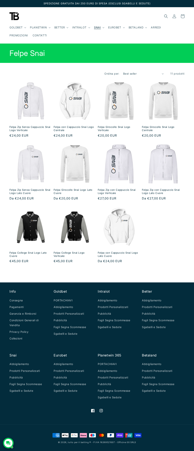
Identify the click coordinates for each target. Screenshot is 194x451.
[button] (17, 27)
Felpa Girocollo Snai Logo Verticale (114, 128)
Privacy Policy (18, 331)
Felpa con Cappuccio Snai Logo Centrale (74, 128)
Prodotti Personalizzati (69, 313)
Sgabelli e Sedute (65, 333)
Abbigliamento (63, 307)
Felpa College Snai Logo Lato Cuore (28, 254)
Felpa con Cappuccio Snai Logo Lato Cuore (118, 254)
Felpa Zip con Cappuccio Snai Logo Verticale (117, 191)
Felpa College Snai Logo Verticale (69, 254)
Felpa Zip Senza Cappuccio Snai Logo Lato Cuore (29, 191)
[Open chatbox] (8, 443)
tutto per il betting (78, 442)
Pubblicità (60, 320)
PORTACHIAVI (63, 300)
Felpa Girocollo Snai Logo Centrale (158, 128)
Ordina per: (111, 73)
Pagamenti (16, 307)
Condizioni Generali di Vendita (24, 323)
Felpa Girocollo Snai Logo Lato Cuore (73, 191)
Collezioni (15, 338)
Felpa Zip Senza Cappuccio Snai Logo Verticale (29, 128)
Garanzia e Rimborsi (22, 313)
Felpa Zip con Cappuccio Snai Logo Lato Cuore (161, 191)
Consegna (16, 300)
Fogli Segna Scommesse (70, 327)
